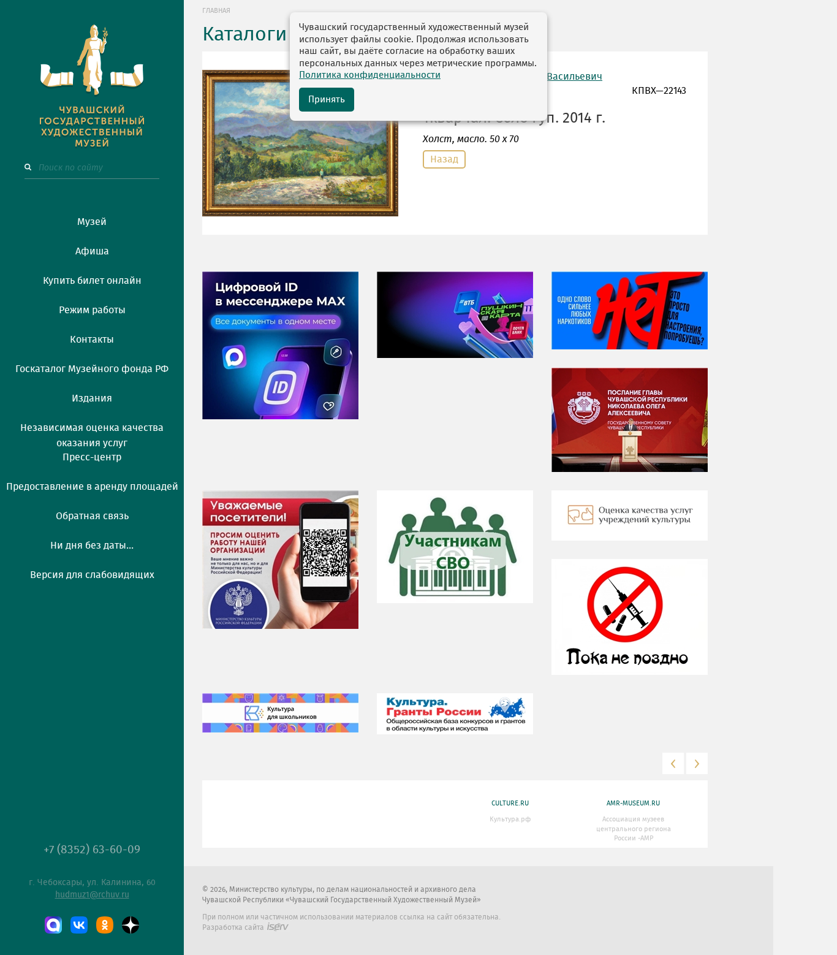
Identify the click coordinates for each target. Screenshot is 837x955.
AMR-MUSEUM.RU (633, 803)
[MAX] (53, 925)
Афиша (92, 251)
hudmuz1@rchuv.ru (92, 895)
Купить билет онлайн (92, 281)
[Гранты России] (455, 723)
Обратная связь (92, 516)
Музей (92, 222)
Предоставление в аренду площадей (92, 487)
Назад (444, 159)
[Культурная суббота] (280, 722)
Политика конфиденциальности (370, 75)
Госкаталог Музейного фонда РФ (92, 369)
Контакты (92, 339)
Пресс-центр (91, 457)
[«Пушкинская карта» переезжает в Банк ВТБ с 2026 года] (455, 324)
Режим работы (92, 310)
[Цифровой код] (280, 355)
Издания (92, 398)
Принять (326, 99)
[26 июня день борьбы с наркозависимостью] (629, 626)
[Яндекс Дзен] (130, 925)
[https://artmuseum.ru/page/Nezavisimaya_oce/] (629, 524)
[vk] (79, 925)
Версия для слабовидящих (92, 575)
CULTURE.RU (510, 803)
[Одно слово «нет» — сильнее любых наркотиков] (629, 320)
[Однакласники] (104, 925)
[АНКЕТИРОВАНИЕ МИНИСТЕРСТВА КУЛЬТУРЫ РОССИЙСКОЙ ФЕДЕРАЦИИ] (280, 569)
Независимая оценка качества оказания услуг (92, 433)
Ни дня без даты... (92, 545)
